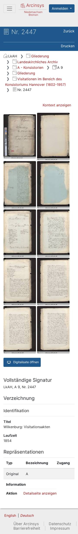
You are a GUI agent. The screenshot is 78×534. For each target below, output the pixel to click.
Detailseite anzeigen (40, 493)
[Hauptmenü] (9, 8)
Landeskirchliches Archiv (37, 62)
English (10, 515)
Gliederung (40, 56)
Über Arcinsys (26, 523)
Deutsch (27, 515)
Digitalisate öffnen (25, 362)
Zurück (69, 31)
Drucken (68, 46)
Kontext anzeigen (57, 105)
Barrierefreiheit (26, 528)
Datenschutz (60, 523)
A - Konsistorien (30, 67)
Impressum (60, 528)
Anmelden (60, 8)
